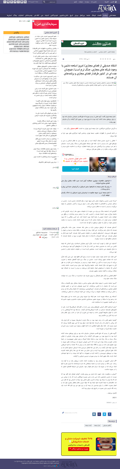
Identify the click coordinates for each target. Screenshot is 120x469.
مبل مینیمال (12, 39)
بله (8, 1)
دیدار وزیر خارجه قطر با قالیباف (47, 162)
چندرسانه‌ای (28, 15)
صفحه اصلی (112, 15)
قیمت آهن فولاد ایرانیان (14, 42)
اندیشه (47, 15)
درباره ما (87, 2)
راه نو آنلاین (19, 37)
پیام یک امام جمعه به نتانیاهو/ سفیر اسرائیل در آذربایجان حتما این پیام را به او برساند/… (85, 188)
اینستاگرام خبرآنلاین (18, 1)
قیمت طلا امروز (13, 44)
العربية (107, 2)
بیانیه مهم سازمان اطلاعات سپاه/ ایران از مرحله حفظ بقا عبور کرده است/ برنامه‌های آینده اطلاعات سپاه (45, 151)
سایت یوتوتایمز (18, 46)
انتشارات (21, 15)
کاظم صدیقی (74, 128)
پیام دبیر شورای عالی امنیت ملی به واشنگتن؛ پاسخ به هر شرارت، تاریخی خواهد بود (45, 115)
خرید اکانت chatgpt (23, 49)
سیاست (105, 15)
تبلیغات (81, 2)
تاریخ (71, 15)
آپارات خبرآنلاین (11, 1)
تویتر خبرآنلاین (15, 1)
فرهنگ (94, 15)
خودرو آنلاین (54, 15)
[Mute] (95, 169)
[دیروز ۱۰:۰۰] (53, 235)
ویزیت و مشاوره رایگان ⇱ (79, 448)
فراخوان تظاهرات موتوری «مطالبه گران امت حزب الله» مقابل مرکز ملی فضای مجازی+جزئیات (85, 182)
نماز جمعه (97, 425)
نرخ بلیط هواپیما (24, 51)
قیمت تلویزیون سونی (22, 39)
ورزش (76, 15)
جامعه (88, 15)
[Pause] (91, 169)
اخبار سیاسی (102, 52)
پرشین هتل (25, 42)
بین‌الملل (82, 15)
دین (42, 15)
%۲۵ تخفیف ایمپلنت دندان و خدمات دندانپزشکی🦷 (78, 440)
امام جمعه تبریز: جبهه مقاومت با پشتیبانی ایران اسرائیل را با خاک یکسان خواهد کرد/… (85, 194)
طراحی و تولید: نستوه (49, 466)
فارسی (112, 2)
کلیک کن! (75, 169)
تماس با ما (94, 2)
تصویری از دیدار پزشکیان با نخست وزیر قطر (45, 158)
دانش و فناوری (64, 15)
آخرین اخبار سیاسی (51, 32)
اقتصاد (99, 15)
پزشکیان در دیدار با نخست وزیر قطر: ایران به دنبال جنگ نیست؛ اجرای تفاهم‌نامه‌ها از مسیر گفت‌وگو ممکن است (45, 142)
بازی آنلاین (12, 37)
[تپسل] (62, 41)
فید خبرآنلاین (25, 1)
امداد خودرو (12, 49)
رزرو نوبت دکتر (14, 51)
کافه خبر (36, 15)
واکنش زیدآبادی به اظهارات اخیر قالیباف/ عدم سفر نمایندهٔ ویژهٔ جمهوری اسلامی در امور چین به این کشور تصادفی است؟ (44, 50)
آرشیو (75, 2)
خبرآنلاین (104, 8)
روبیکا (4, 1)
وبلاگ (15, 15)
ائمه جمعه (88, 425)
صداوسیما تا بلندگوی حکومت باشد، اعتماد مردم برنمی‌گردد (40, 235)
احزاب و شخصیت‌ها (90, 52)
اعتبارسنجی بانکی (24, 44)
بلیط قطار (26, 46)
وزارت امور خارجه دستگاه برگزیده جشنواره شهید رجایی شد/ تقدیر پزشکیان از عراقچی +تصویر (44, 123)
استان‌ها (9, 15)
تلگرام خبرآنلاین (21, 1)
